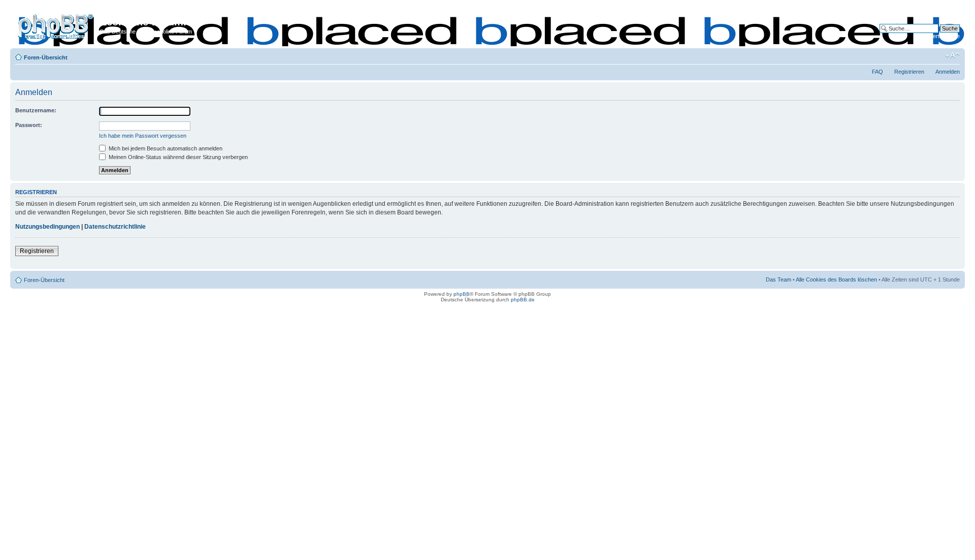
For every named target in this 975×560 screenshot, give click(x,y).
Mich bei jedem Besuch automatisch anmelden (164, 148)
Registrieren (909, 72)
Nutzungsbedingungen (47, 226)
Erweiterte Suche (939, 36)
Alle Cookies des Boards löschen (836, 279)
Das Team (778, 279)
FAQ (877, 72)
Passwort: (28, 125)
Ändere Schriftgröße (952, 55)
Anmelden (947, 72)
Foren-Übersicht (46, 57)
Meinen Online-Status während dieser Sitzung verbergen (177, 157)
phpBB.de (523, 299)
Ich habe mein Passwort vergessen (142, 136)
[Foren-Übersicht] (56, 25)
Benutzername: (35, 110)
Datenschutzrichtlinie (115, 226)
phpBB (461, 294)
